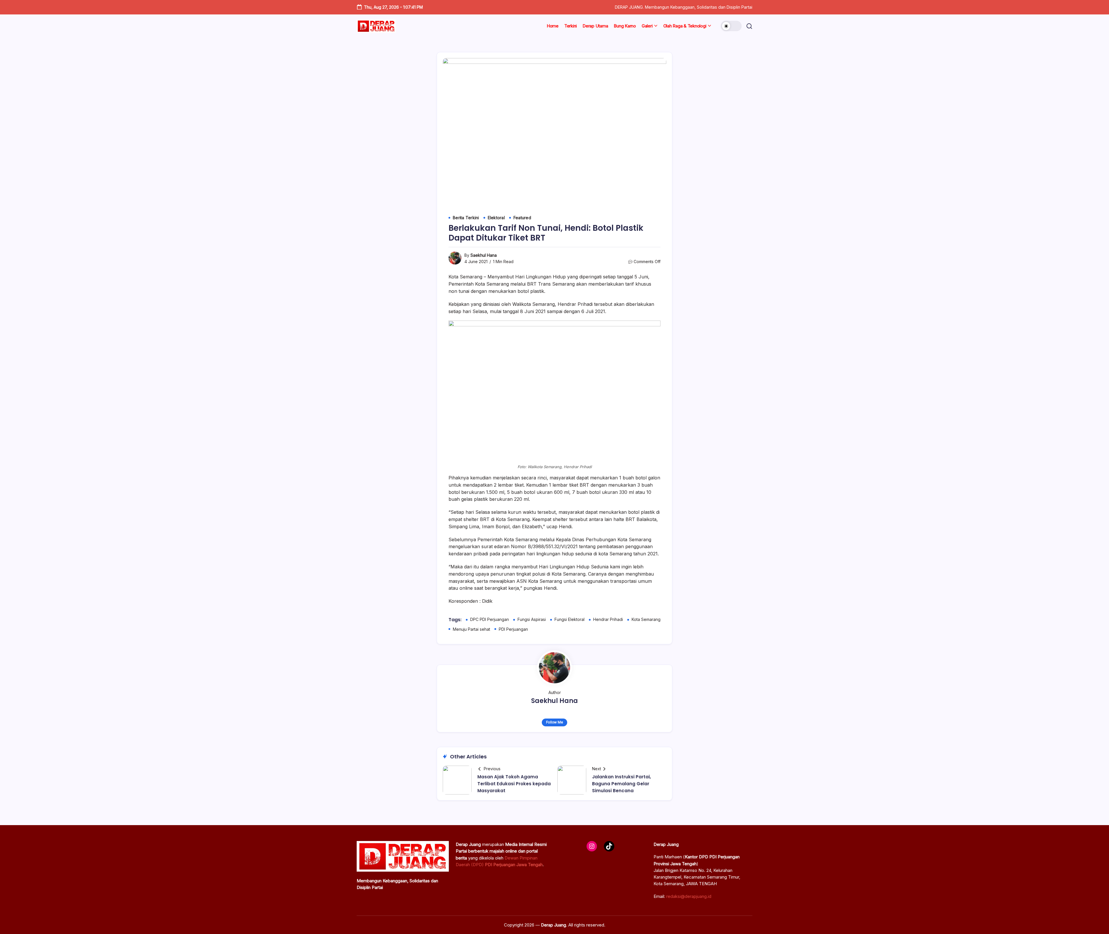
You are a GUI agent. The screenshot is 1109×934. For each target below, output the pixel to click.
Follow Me (554, 722)
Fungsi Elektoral (569, 619)
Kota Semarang (646, 619)
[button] (731, 26)
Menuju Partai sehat (471, 629)
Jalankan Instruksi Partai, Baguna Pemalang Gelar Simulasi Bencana (621, 784)
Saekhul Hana (483, 255)
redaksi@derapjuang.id (688, 896)
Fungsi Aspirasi (532, 619)
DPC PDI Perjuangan (489, 619)
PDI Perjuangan (513, 629)
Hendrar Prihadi (608, 619)
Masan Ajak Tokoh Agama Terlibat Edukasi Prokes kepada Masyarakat (514, 784)
